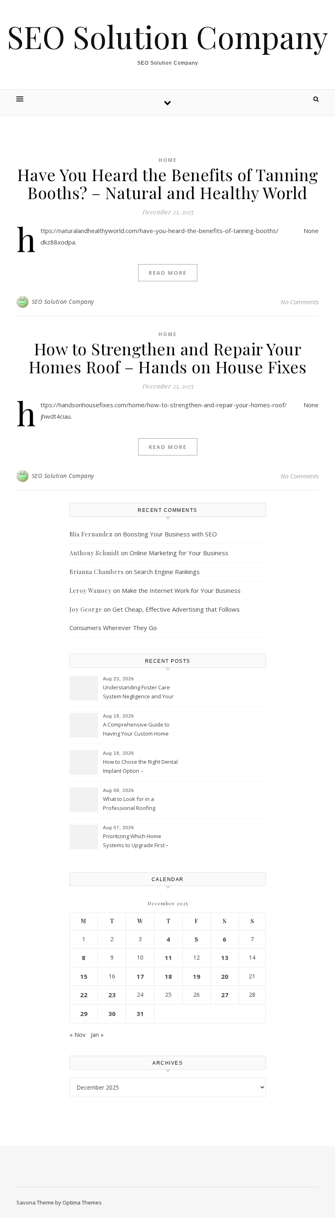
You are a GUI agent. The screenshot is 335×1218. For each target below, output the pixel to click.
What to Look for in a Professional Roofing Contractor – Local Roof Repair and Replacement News (140, 804)
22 (83, 995)
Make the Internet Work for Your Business (181, 590)
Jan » (97, 1034)
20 (224, 976)
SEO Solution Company (167, 36)
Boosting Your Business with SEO (170, 534)
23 (112, 995)
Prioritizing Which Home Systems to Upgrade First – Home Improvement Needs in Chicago (139, 841)
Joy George (85, 609)
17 (140, 976)
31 (140, 1013)
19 (196, 976)
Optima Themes (82, 1202)
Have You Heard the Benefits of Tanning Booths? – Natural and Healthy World (167, 183)
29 (83, 1013)
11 (168, 957)
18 (168, 976)
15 (83, 976)
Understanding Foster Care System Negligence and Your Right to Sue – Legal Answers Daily (138, 693)
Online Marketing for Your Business (179, 553)
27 (224, 995)
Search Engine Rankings (167, 572)
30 (112, 1013)
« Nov (77, 1034)
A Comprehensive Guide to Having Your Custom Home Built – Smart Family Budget (136, 730)
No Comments (300, 302)
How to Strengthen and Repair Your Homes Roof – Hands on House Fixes (168, 357)
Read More (168, 272)
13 (224, 957)
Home (168, 160)
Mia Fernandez (91, 534)
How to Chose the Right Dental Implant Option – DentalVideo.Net (140, 767)
